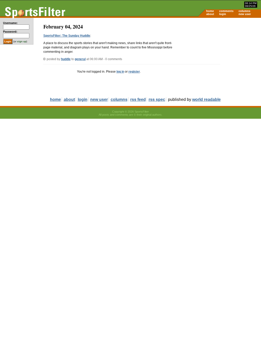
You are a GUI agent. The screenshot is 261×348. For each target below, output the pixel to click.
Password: (10, 31)
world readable (206, 99)
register (134, 71)
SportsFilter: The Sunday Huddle (66, 35)
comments (226, 10)
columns (244, 10)
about (210, 14)
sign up (21, 41)
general (80, 59)
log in (120, 71)
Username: (10, 22)
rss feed (138, 99)
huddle (66, 59)
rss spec (157, 99)
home (210, 10)
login (222, 14)
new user (245, 14)
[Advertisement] (217, 57)
